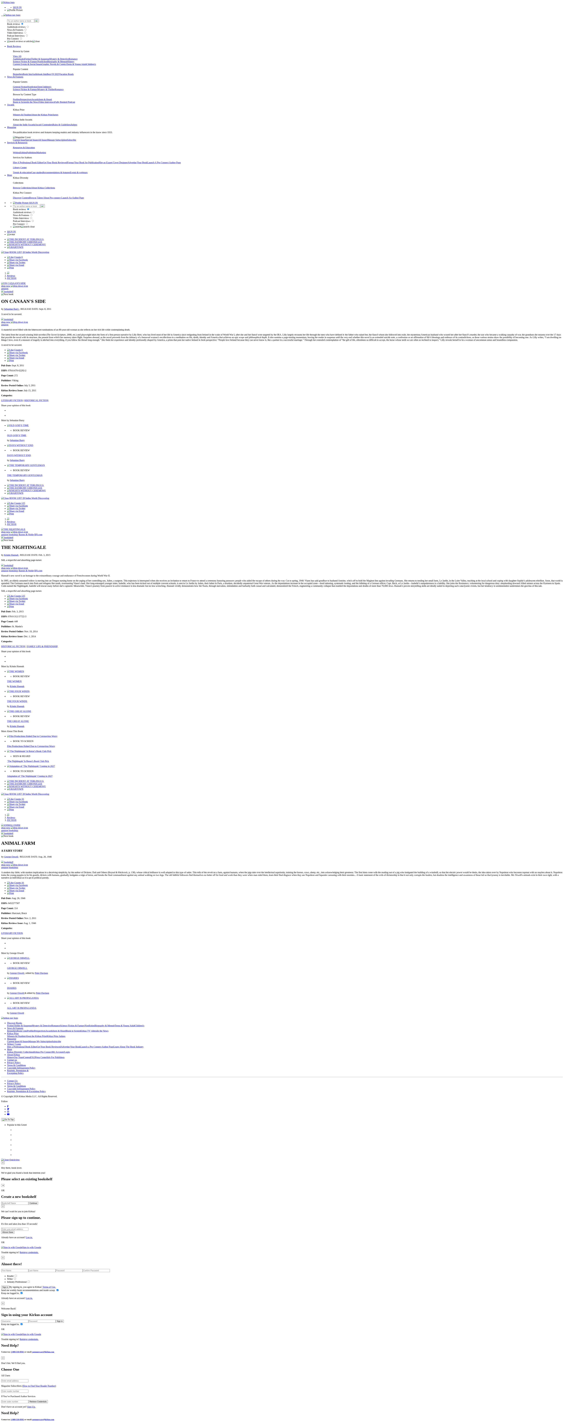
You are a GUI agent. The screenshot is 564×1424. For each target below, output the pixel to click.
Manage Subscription (57, 140)
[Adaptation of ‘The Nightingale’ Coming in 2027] (31, 766)
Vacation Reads (66, 74)
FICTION (11, 278)
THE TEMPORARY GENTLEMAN (24, 475)
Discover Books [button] (14, 1023)
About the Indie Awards (24, 124)
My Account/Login (61, 1052)
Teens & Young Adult (76, 64)
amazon (4, 288)
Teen (39, 87)
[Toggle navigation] (2, 15)
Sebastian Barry (11, 309)
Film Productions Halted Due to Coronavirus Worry (31, 746)
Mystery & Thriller (46, 89)
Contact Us (12, 1081)
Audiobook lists (39, 74)
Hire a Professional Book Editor (22, 1047)
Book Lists (22, 1031)
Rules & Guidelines (62, 124)
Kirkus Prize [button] (13, 1033)
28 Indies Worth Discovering (35, 252)
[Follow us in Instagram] (8, 1111)
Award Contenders (44, 124)
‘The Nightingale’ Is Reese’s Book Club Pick (28, 761)
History (70, 61)
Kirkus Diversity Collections (20, 1052)
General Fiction (20, 87)
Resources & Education (24, 147)
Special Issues (31, 140)
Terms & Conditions (16, 1065)
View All (17, 56)
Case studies (37, 172)
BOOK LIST (15, 252)
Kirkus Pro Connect (42, 1052)
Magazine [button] (11, 127)
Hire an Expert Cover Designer (113, 162)
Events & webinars (79, 172)
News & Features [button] (15, 77)
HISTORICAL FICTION (36, 400)
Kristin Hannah (11, 555)
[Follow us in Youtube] (8, 1114)
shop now (6, 286)
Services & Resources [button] (17, 142)
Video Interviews (15, 33)
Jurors (55, 114)
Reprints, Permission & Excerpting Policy (17, 1071)
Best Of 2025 (53, 74)
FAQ (32, 1057)
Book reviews (14, 24)
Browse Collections (22, 188)
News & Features (15, 30)
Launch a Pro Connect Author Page (97, 1047)
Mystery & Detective (59, 59)
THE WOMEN (14, 681)
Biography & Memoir (57, 61)
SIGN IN (17, 7)
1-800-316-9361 (17, 1352)
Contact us (12, 1060)
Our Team (18, 1057)
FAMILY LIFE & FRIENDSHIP (42, 646)
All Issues (42, 140)
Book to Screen (20, 102)
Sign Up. (31, 1407)
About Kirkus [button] (13, 1054)
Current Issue (19, 140)
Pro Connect (13, 38)
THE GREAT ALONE (18, 721)
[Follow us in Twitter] (8, 1109)
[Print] (10, 268)
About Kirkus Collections (43, 188)
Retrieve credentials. (29, 1252)
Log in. (29, 1237)
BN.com (38, 534)
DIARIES (11, 988)
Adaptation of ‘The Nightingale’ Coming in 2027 (30, 776)
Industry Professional (17, 1282)
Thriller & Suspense (40, 59)
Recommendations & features (56, 172)
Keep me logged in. (10, 1293)
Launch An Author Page (72, 198)
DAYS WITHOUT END (19, 455)
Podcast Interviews (16, 35)
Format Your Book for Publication (83, 162)
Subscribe (71, 140)
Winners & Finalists (22, 114)
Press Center (41, 1057)
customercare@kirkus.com (43, 1352)
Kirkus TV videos (88, 1031)
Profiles (16, 99)
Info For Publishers (55, 1057)
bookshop (13, 534)
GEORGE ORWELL (17, 968)
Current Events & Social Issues (27, 64)
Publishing (31, 152)
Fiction (27, 59)
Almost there (7, 1232)
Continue (33, 1203)
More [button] (9, 175)
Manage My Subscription (40, 1041)
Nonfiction (42, 61)
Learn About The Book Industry (128, 1047)
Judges (74, 124)
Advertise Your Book (137, 162)
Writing (16, 152)
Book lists (27, 74)
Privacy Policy (14, 1062)
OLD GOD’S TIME (16, 435)
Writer (10, 1279)
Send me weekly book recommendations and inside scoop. (28, 1290)
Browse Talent (36, 198)
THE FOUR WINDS (17, 701)
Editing (23, 152)
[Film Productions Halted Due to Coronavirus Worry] (32, 736)
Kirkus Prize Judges (56, 1036)
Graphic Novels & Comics (54, 64)
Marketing (41, 152)
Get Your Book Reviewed (55, 162)
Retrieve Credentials (38, 1402)
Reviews (11, 275)
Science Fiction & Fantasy (25, 61)
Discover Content (21, 198)
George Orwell (11, 856)
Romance (73, 59)
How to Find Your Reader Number (39, 1386)
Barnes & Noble (26, 534)
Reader (10, 1276)
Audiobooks (18, 59)
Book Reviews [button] (14, 46)
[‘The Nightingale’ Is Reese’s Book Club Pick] (29, 751)
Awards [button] (10, 104)
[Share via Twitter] (16, 262)
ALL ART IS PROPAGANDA (21, 1008)
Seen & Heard (45, 99)
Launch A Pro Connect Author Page (164, 162)
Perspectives (25, 99)
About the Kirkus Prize (42, 114)
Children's (91, 64)
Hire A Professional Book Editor (28, 162)
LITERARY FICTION (12, 400)
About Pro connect (52, 198)
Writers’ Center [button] (14, 1044)
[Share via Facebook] (17, 260)
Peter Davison (41, 973)
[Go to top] (8, 1119)
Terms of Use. (49, 1287)
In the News (33, 102)
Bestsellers (18, 74)
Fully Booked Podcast (64, 102)
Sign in (5, 1287)
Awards (35, 99)
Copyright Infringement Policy (21, 1068)
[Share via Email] (15, 265)
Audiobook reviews (16, 27)
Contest (26, 1057)
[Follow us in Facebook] (7, 1106)
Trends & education (22, 172)
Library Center (20, 167)
